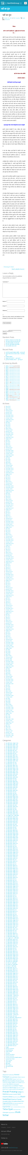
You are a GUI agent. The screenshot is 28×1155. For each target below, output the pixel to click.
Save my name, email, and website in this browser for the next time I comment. (13, 317)
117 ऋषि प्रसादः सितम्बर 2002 (12, 814)
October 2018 (9, 489)
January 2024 (9, 412)
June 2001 (8, 686)
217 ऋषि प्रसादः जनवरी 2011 (12, 856)
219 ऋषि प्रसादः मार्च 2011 (11, 859)
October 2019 (9, 471)
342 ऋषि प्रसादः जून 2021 (11, 1029)
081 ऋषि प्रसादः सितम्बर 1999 (12, 768)
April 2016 (8, 533)
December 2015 (9, 539)
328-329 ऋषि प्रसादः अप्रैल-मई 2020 (13, 1017)
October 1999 (9, 710)
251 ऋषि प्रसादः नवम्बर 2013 (12, 904)
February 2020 (9, 465)
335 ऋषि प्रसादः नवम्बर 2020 (12, 1020)
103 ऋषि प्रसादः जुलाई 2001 (12, 794)
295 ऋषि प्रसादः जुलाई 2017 (12, 969)
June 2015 (8, 548)
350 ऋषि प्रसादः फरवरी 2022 (12, 1041)
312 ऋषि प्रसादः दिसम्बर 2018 (12, 994)
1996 (7, 400)
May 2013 (8, 585)
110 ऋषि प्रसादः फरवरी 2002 (12, 803)
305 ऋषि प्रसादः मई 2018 (11, 983)
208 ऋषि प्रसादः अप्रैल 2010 (12, 843)
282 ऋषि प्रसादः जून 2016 (11, 949)
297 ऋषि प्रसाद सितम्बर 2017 (12, 972)
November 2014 (9, 558)
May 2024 (8, 406)
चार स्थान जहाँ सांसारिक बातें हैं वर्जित (12, 344)
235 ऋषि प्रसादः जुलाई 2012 (12, 882)
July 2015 (8, 546)
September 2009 (10, 646)
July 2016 (8, 528)
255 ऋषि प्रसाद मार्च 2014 (11, 910)
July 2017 (8, 511)
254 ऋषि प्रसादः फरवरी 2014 (12, 908)
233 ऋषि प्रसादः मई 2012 (11, 879)
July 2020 (8, 458)
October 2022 (9, 418)
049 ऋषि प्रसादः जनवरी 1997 (12, 747)
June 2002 (8, 670)
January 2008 (9, 660)
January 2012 (9, 607)
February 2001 (9, 692)
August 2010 (9, 630)
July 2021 (8, 440)
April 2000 (8, 703)
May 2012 (8, 601)
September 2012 (10, 595)
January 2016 (9, 537)
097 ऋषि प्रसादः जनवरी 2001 (12, 786)
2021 (7, 370)
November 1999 (9, 708)
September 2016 (10, 525)
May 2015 (8, 549)
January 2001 (9, 694)
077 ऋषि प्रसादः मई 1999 (11, 762)
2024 (7, 366)
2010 (7, 386)
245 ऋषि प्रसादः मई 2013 (11, 895)
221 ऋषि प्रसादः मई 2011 (11, 862)
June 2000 (8, 700)
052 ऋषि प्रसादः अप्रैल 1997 (12, 752)
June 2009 (8, 651)
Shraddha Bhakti (16, 1101)
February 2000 (9, 706)
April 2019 (8, 480)
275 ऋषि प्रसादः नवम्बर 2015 (12, 939)
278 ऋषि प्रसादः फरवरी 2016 (12, 944)
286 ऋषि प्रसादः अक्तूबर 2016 (12, 955)
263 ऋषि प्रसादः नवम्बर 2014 (12, 921)
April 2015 (8, 551)
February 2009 (9, 657)
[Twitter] (5, 1141)
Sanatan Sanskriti (13, 1094)
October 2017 (9, 506)
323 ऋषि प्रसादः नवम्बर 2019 (12, 1010)
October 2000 (9, 697)
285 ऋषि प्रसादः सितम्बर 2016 (12, 954)
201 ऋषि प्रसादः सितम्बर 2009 (12, 833)
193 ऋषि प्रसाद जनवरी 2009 (12, 821)
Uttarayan (5, 1112)
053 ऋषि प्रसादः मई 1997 (11, 753)
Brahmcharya (20, 1081)
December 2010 (9, 624)
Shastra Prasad (16, 1099)
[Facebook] (2, 1141)
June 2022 (8, 424)
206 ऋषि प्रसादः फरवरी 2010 (12, 840)
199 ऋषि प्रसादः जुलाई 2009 (12, 830)
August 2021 (9, 438)
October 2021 (9, 435)
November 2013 (9, 576)
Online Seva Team (17, 1150)
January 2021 (9, 449)
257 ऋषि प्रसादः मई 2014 (11, 913)
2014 (7, 380)
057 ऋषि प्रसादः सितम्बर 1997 (12, 758)
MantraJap (12, 1088)
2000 (7, 394)
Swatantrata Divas (10, 1059)
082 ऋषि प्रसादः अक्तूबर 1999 (12, 769)
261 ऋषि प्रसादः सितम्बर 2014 (12, 918)
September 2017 (10, 508)
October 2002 (9, 664)
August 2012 (9, 596)
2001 (7, 392)
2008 (7, 389)
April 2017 (8, 515)
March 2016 (8, 534)
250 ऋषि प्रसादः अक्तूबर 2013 (12, 902)
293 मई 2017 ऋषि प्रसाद (11, 966)
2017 (7, 376)
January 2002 (9, 677)
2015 (7, 379)
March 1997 (8, 729)
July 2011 (8, 614)
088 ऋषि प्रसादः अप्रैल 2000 (12, 777)
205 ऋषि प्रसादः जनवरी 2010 (12, 839)
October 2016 (9, 524)
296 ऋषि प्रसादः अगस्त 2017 (12, 970)
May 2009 (8, 652)
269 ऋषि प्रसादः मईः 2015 (11, 930)
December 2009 (9, 642)
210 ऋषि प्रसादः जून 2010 (11, 846)
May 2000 (8, 701)
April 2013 (8, 586)
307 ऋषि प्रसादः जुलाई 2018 (12, 986)
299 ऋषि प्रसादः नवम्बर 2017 (12, 974)
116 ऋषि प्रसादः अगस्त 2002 (12, 812)
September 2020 (10, 455)
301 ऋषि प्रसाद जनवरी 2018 (12, 977)
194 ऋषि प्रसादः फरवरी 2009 (12, 823)
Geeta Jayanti (16, 1084)
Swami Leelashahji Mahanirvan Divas (18, 1106)
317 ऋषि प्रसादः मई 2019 (11, 1001)
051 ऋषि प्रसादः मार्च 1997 (11, 750)
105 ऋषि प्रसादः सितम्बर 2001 (12, 796)
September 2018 (10, 490)
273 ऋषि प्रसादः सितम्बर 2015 (12, 936)
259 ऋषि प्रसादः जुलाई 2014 (12, 915)
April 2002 (8, 673)
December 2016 (9, 521)
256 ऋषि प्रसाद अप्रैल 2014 (11, 911)
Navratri (7, 1089)
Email (4, 306)
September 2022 (10, 419)
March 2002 (8, 675)
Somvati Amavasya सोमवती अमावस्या (14, 1057)
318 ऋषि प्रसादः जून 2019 (11, 1003)
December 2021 (9, 433)
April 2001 (8, 689)
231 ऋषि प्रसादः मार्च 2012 (11, 876)
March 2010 (8, 638)
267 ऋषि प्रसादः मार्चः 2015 (11, 927)
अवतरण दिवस (8, 1062)
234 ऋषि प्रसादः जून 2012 (11, 880)
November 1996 (9, 735)
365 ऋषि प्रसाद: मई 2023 (11, 1045)
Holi (13, 1086)
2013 (7, 382)
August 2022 (9, 421)
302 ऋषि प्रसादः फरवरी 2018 (12, 979)
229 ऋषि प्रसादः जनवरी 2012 (12, 873)
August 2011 (9, 613)
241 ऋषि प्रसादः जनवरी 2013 (12, 890)
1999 (7, 395)
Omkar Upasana (12, 1089)
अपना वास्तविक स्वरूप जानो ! (11, 346)
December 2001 (9, 679)
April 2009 (8, 654)
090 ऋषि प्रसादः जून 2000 (11, 780)
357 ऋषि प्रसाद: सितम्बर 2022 (12, 1044)
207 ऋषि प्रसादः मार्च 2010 (11, 842)
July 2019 (8, 475)
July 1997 (8, 725)
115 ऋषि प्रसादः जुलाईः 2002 (12, 811)
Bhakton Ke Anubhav (9, 1081)
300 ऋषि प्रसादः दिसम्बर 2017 (12, 976)
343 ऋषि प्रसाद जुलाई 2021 (11, 1031)
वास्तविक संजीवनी (9, 356)
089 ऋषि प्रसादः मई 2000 (11, 778)
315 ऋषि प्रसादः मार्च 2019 (11, 998)
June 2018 (8, 494)
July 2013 (8, 582)
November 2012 (9, 592)
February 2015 (9, 554)
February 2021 (9, 447)
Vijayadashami (12, 1112)
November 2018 (9, 487)
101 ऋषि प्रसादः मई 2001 (11, 792)
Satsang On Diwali (9, 267)
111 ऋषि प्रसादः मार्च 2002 (11, 805)
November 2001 (9, 680)
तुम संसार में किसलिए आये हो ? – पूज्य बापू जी (14, 359)
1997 (7, 398)
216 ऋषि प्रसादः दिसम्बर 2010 (12, 855)
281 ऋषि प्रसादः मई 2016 (11, 948)
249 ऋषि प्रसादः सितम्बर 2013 (12, 901)
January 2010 (9, 641)
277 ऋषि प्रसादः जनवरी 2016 (12, 942)
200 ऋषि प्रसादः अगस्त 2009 (12, 831)
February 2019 (9, 483)
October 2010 (9, 627)
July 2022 (8, 422)
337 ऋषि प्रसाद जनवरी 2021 (12, 1022)
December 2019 (9, 468)
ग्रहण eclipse (8, 1065)
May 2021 (8, 443)
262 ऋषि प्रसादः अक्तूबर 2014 (12, 920)
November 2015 (9, 540)
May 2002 (8, 672)
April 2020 (8, 462)
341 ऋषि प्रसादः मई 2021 (11, 1028)
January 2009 (9, 658)
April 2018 (8, 497)
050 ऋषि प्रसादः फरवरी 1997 (12, 749)
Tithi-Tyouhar (16, 18)
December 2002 (9, 661)
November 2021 (9, 434)
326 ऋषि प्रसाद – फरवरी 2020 (12, 1014)
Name (5, 301)
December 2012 (9, 590)
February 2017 (9, 518)
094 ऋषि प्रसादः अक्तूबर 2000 (12, 783)
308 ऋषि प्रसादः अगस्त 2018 (12, 988)
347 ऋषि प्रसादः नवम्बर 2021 (12, 1036)
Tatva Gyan (8, 1109)
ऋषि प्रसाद (8, 1063)
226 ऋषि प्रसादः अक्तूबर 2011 (12, 870)
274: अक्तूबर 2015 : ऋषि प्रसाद (12, 938)
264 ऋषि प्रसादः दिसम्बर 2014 (12, 923)
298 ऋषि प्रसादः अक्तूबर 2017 (12, 973)
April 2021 (8, 444)
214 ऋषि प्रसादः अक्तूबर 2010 (12, 852)
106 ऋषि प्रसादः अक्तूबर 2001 (12, 797)
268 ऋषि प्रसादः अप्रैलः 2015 (12, 929)
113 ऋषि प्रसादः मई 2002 (11, 808)
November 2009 (9, 644)
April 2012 (8, 602)
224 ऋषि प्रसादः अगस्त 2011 (12, 867)
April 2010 (8, 636)
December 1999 (9, 707)
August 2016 (9, 527)
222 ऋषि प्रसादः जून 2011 (11, 864)
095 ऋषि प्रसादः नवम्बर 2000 (12, 784)
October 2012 (9, 593)
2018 (7, 375)
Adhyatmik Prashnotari (8, 1074)
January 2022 (9, 431)
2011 (7, 385)
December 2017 (9, 503)
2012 (7, 383)
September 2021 (10, 437)
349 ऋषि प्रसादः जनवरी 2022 (12, 1039)
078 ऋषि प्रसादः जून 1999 (11, 763)
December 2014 (9, 556)
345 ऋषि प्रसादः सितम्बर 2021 (12, 1034)
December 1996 (9, 734)
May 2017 (8, 514)
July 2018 (8, 493)
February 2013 (9, 587)
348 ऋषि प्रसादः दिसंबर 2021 (12, 1038)
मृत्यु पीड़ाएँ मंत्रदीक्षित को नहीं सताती (12, 343)
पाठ (6, 1067)
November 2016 (9, 523)
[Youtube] (4, 1143)
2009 (7, 388)
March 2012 (8, 604)
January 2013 (9, 589)
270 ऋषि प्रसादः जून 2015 (11, 932)
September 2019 (10, 472)
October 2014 (9, 559)
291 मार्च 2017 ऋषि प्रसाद (11, 963)
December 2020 (9, 450)
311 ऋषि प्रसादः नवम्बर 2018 (12, 992)
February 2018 (9, 500)
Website (5, 310)
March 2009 (8, 655)
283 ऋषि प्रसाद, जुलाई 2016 (12, 951)
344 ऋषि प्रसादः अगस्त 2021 (12, 1032)
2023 (7, 367)
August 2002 (9, 667)
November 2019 (9, 469)
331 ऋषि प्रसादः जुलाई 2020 (12, 1019)
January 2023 (9, 413)
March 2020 (8, 464)
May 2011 (8, 617)
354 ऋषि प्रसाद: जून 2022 (11, 1042)
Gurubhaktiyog (9, 1050)
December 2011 (9, 608)
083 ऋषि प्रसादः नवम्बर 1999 (12, 771)
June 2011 (8, 615)
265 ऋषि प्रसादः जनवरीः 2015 (12, 924)
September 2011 (10, 611)
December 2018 (9, 486)
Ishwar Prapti (18, 1086)
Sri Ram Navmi (15, 1104)
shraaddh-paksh (7, 1101)
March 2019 (8, 481)
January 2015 (9, 555)
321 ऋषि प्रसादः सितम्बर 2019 (12, 1007)
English (7, 1047)
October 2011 (9, 610)
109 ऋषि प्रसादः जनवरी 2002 (12, 802)
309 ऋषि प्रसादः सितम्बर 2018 (12, 989)
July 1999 (8, 714)
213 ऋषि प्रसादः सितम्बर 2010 (12, 851)
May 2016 (8, 531)
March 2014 (8, 570)
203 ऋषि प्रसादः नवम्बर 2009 (12, 836)
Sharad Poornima (10, 1056)
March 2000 (8, 704)
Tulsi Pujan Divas (17, 1109)
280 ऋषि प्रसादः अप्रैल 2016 (12, 946)
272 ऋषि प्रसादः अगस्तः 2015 (12, 935)
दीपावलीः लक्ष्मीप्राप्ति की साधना (18, 269)
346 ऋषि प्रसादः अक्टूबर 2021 (12, 1035)
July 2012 (8, 598)
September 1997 (10, 722)
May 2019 (8, 478)
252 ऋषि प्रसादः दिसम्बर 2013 (12, 905)
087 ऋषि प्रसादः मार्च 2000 (11, 775)
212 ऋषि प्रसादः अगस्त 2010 (12, 849)
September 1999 (10, 711)
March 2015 (8, 552)
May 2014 (8, 567)
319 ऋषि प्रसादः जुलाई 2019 (12, 1004)
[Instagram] (8, 1141)
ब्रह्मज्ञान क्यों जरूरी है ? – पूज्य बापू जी (13, 358)
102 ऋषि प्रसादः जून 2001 (11, 793)
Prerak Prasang (10, 1091)
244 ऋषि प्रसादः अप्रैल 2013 (12, 893)
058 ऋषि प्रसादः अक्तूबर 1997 (12, 759)
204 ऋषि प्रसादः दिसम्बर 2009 (12, 837)
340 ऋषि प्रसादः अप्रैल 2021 (12, 1026)
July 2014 (8, 564)
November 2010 (9, 626)
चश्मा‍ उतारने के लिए (9, 1066)
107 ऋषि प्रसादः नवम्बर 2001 (12, 799)
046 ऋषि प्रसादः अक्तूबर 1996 (12, 743)
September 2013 (10, 579)
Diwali (23, 18)
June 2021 (8, 441)
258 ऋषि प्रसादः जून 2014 (11, 914)
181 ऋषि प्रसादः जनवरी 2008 (12, 820)
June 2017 (8, 512)
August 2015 (9, 545)
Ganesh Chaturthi (10, 1048)
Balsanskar (9, 1079)
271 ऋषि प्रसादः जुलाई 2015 (12, 933)
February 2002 (9, 676)
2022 (7, 369)
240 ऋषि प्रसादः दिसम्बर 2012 (12, 889)
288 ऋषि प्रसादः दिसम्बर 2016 (12, 958)
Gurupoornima (7, 1086)
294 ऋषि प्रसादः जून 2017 (11, 967)
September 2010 (10, 629)
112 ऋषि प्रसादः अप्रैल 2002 (12, 806)
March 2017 (8, 517)
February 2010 (9, 639)
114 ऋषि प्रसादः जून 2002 (11, 809)
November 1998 (9, 719)
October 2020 (9, 453)
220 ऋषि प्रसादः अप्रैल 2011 (12, 861)
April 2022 (8, 427)
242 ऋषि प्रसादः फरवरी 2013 (12, 892)
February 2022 (9, 430)
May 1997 (8, 726)
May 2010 (8, 635)
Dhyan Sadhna (11, 1082)
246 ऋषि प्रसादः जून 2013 (11, 896)
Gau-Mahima (10, 1084)
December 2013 (9, 574)
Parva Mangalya (19, 1089)
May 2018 (8, 496)
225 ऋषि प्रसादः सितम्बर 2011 (12, 868)
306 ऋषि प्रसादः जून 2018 (11, 985)
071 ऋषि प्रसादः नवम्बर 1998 (12, 761)
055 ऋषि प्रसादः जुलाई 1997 (12, 755)
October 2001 (9, 682)
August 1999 (9, 713)
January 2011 (9, 623)
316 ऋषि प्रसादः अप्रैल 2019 (12, 1000)
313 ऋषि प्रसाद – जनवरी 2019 (12, 995)
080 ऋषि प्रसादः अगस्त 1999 (12, 766)
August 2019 (9, 474)
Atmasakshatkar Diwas (15, 1077)
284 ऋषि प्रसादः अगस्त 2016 (12, 952)
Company (3, 1127)
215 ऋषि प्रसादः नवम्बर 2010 (12, 854)
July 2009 (8, 649)
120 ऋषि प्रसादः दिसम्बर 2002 (12, 818)
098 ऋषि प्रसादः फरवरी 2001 (12, 787)
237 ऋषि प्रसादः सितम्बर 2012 (12, 884)
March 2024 (8, 409)
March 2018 (8, 499)
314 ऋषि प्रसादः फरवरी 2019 (12, 997)
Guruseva (7, 19)
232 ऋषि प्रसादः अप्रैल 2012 (12, 877)
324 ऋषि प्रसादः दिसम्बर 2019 (12, 1011)
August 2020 (9, 456)
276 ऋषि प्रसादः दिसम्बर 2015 (12, 941)
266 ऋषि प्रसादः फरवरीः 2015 (12, 926)
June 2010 (8, 633)
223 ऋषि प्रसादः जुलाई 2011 (12, 865)
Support (13, 1127)
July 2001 (8, 685)
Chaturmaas (5, 1082)
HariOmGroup (13, 1148)
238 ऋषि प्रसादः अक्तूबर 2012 (12, 886)
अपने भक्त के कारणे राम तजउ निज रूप (13, 341)
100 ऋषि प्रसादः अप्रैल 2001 (12, 790)
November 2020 (9, 452)
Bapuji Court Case (17, 1079)
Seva (10, 1097)
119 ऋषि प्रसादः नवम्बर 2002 (12, 817)
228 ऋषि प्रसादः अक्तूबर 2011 (12, 871)
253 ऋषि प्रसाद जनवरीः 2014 (12, 907)
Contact (9, 1127)
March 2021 (8, 446)
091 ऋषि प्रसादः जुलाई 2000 (12, 781)
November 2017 (9, 505)
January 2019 (9, 484)
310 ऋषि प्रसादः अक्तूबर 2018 (12, 991)
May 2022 (8, 425)
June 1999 (8, 716)
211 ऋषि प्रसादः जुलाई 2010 (12, 848)
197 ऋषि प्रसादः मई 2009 (11, 827)
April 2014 (8, 568)
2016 (7, 377)
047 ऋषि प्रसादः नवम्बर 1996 (12, 744)
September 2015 (10, 543)
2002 (7, 391)
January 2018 (9, 502)
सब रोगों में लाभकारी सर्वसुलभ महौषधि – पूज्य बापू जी (15, 352)
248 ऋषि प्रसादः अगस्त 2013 (12, 899)
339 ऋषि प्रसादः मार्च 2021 (11, 1025)
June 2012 (8, 599)
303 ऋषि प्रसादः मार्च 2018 (11, 980)
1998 (7, 397)
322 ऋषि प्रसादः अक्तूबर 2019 (12, 1008)
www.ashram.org (5, 1134)
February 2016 (9, 536)
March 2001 (8, 691)
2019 (7, 373)
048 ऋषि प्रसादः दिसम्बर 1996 (12, 746)
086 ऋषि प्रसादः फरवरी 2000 (12, 774)
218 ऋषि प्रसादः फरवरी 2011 (12, 858)
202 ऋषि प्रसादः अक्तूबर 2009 (12, 834)
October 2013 (9, 577)
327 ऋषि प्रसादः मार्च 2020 (11, 1016)
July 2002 (8, 669)
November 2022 (9, 416)
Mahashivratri (6, 1087)
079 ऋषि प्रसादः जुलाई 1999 (12, 765)
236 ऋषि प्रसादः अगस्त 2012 (12, 883)
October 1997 (9, 720)
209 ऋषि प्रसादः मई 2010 (11, 845)
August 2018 (9, 492)
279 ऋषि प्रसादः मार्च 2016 (11, 945)
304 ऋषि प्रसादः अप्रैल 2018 (12, 982)
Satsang (7, 1053)
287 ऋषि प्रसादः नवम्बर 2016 (12, 957)
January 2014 (9, 573)
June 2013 (8, 583)
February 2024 (9, 410)
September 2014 (10, 561)
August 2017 (9, 509)
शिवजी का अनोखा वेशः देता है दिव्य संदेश (13, 340)
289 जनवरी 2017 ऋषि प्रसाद (12, 960)
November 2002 (9, 663)
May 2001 (8, 688)
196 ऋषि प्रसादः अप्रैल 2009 (12, 825)
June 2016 (8, 530)
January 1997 (9, 732)
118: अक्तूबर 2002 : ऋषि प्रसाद (12, 815)
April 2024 (8, 407)
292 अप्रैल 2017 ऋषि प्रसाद (11, 964)
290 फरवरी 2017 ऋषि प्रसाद (11, 961)
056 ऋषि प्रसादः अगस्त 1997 (12, 756)
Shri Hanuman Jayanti (17, 1103)
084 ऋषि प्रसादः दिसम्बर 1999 (12, 772)
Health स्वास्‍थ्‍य (9, 1051)
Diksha (16, 1082)
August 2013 (9, 580)
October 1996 (9, 736)
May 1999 (8, 717)
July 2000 (8, 698)
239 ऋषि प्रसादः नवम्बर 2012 (12, 887)
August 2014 (9, 562)
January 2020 (9, 466)
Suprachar (6, 1107)
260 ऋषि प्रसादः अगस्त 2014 (12, 917)
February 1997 (9, 731)
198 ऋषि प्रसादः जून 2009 (11, 828)
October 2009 (9, 645)
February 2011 (9, 621)
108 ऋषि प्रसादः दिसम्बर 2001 (12, 800)
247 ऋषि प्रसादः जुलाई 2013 (12, 898)
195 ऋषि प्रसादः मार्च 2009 (11, 824)
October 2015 (9, 542)
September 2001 (10, 683)
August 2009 (9, 648)
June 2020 (8, 459)
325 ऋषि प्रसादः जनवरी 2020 (12, 1013)
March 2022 (8, 428)
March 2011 (8, 620)
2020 (7, 372)
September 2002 (10, 666)
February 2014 (9, 571)
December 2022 (9, 415)
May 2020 (8, 461)
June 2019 (8, 477)
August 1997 (9, 723)
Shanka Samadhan (10, 1054)
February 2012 (9, 605)
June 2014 (8, 565)
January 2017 (9, 520)
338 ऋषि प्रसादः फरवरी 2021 (12, 1023)
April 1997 (8, 728)
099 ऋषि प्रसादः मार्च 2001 (11, 789)
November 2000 (9, 695)
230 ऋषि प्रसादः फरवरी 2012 (12, 874)
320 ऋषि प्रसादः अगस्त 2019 (12, 1005)
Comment (6, 281)
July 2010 (8, 632)
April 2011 (8, 618)
